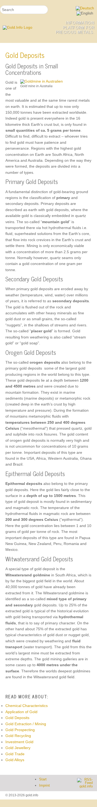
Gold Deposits (17, 718)
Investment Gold (19, 742)
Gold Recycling (18, 736)
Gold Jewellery (17, 748)
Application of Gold (21, 712)
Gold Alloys (14, 760)
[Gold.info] (24, 27)
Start (43, 779)
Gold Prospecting (20, 730)
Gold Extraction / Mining (25, 724)
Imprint (44, 785)
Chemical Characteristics (26, 705)
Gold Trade (15, 754)
